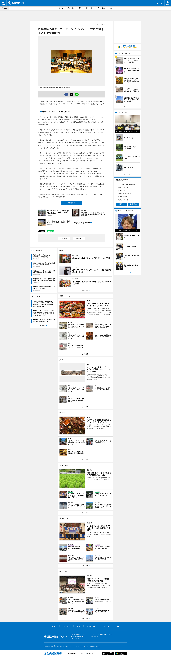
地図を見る (71, 203)
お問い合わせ (94, 636)
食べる (61, 8)
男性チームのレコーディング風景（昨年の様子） (57, 112)
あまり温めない (123, 197)
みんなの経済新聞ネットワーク (53, 653)
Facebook (157, 3)
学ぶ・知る (101, 8)
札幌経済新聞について (78, 634)
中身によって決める (124, 194)
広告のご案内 (75, 639)
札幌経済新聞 (16, 3)
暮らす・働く (90, 8)
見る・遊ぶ (71, 8)
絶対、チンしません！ (125, 200)
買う (80, 8)
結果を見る (133, 204)
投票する (121, 204)
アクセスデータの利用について (80, 636)
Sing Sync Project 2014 (82, 223)
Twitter (161, 3)
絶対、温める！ (123, 187)
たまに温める (122, 191)
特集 (110, 8)
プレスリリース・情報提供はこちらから (101, 634)
